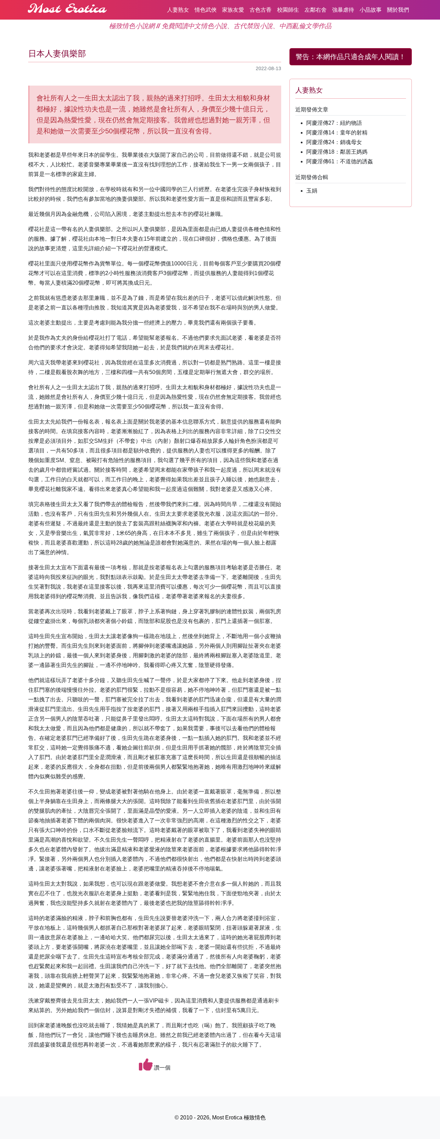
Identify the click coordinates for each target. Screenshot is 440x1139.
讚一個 (161, 1068)
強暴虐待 (343, 10)
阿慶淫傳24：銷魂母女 (334, 142)
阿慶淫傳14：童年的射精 (336, 132)
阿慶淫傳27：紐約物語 (334, 123)
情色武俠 (206, 10)
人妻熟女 (178, 10)
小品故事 (371, 10)
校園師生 (288, 10)
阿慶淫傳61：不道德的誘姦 (339, 161)
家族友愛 (233, 10)
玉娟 (311, 191)
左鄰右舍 (316, 10)
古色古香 (261, 10)
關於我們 (398, 10)
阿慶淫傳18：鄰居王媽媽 (336, 152)
